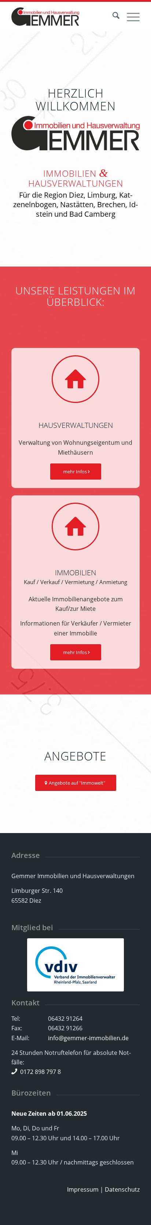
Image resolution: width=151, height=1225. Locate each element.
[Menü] (129, 16)
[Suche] (112, 16)
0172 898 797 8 (40, 1072)
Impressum (83, 1189)
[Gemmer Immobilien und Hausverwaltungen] (62, 16)
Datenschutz (122, 1189)
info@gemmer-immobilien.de (88, 1038)
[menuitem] (112, 16)
